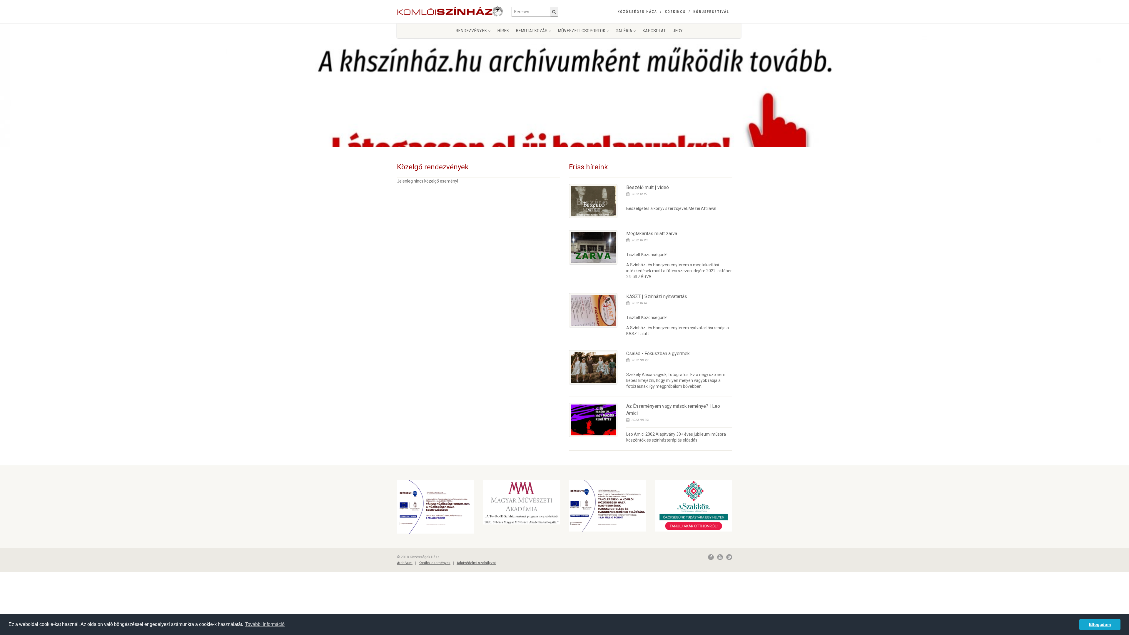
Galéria (624, 31)
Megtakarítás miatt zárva (651, 233)
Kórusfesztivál (711, 12)
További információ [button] (265, 624)
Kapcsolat (654, 31)
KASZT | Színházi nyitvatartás (656, 296)
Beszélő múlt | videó (647, 187)
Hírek (503, 31)
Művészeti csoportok (582, 31)
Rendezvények (471, 31)
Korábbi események (434, 563)
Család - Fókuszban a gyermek (658, 353)
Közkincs (675, 12)
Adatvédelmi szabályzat (476, 563)
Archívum (404, 563)
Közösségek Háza (637, 12)
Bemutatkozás (532, 31)
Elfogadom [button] (1100, 624)
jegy (678, 31)
